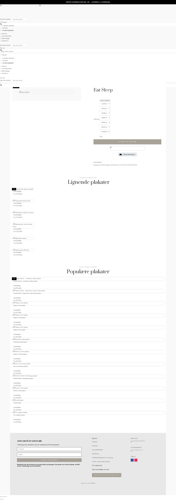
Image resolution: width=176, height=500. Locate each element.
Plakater (95, 442)
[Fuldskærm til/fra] (2, 496)
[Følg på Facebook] (132, 460)
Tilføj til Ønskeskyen (129, 154)
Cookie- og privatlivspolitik (101, 462)
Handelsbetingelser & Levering (102, 458)
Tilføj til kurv (126, 142)
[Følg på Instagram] (135, 460)
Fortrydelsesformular (106, 475)
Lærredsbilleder (97, 450)
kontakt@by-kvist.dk (102, 470)
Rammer (95, 446)
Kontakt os (95, 454)
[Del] (4, 496)
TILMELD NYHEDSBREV (49, 460)
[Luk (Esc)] (6, 496)
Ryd (101, 137)
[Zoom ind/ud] (0, 496)
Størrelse (97, 119)
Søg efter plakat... (5, 19)
